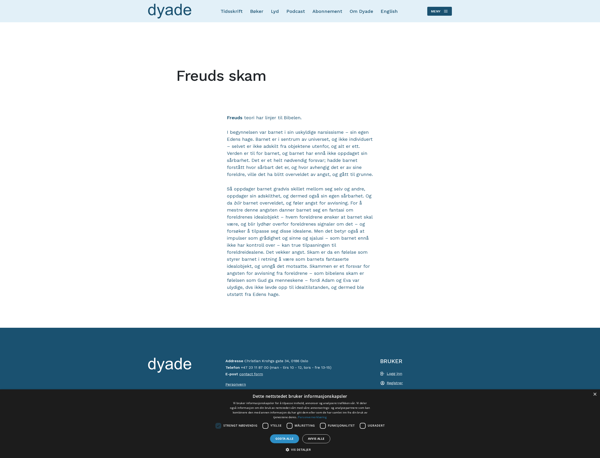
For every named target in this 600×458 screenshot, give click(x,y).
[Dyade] (169, 11)
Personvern (235, 384)
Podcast (295, 11)
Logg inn (394, 373)
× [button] (594, 394)
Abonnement (327, 11)
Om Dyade (361, 11)
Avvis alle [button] (316, 439)
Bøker (256, 11)
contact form (251, 374)
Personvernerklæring (312, 417)
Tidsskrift (232, 11)
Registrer (395, 383)
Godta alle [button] (284, 439)
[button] (300, 449)
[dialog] (300, 423)
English (389, 11)
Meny (436, 11)
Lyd (275, 11)
